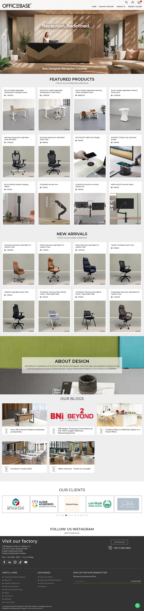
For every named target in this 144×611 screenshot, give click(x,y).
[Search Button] (126, 2)
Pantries (43, 586)
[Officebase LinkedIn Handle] (9, 562)
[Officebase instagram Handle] (15, 562)
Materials (8, 599)
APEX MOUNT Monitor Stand (122, 184)
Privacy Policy (10, 602)
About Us (8, 580)
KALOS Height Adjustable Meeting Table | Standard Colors (88, 91)
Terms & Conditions (12, 586)
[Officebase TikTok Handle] (20, 562)
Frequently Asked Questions (15, 577)
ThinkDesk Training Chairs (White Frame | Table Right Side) (53, 293)
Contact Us (9, 596)
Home (94, 6)
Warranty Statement (12, 583)
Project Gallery (135, 6)
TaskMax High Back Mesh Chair (16, 292)
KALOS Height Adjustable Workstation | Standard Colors (15, 91)
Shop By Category (106, 6)
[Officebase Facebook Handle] (4, 562)
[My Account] (132, 2)
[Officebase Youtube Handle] (26, 562)
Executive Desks (46, 577)
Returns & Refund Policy (14, 590)
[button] (4, 37)
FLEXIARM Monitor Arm (49, 184)
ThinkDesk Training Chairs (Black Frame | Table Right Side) (88, 293)
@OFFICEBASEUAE (72, 533)
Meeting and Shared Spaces (50, 580)
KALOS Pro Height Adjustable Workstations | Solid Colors (51, 91)
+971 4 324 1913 (122, 548)
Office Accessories (47, 583)
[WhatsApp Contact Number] (137, 605)
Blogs (7, 593)
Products (121, 6)
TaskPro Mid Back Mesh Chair (122, 245)
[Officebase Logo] (17, 5)
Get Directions (119, 542)
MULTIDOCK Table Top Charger (87, 137)
